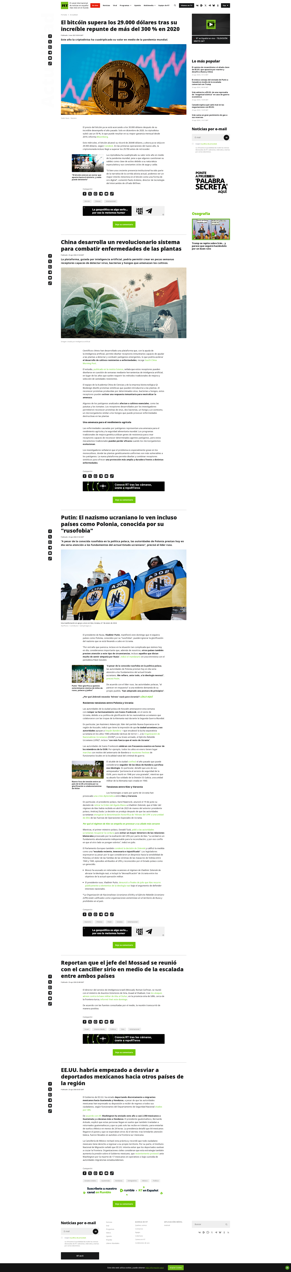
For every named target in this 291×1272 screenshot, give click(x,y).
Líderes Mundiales (112, 1243)
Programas (124, 5)
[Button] (175, 5)
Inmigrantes (132, 1180)
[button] (211, 24)
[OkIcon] (218, 5)
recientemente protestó (147, 1153)
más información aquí (155, 1267)
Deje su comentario (124, 224)
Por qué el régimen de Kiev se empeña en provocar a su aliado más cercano (121, 823)
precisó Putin (112, 678)
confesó (132, 761)
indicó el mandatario (131, 656)
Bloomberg (102, 136)
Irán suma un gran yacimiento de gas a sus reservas (209, 116)
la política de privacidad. (209, 144)
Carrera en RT (140, 1239)
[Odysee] (208, 1232)
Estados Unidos (90, 1180)
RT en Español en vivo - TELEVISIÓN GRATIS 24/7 (210, 39)
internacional (110, 201)
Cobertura (139, 1236)
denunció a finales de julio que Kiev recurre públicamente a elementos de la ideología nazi (123, 884)
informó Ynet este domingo (113, 999)
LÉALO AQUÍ (146, 696)
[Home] (64, 5)
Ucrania (119, 922)
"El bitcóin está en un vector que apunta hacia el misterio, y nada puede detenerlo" (86, 177)
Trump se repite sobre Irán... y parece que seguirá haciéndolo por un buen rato (209, 246)
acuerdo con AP (93, 1115)
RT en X (80, 1255)
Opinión (137, 5)
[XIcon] (205, 5)
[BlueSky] (214, 5)
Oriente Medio (99, 1029)
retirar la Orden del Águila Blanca (110, 805)
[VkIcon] (197, 5)
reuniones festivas (140, 752)
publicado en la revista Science (108, 369)
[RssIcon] (228, 1232)
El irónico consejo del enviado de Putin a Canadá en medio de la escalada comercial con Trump (210, 82)
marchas (87, 752)
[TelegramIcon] (209, 5)
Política (113, 1029)
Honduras (118, 1180)
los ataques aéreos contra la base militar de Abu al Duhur (122, 995)
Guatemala (106, 1180)
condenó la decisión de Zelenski (130, 848)
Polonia (99, 922)
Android (167, 1225)
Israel (87, 1029)
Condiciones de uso (142, 1243)
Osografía (201, 214)
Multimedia (148, 5)
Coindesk (108, 145)
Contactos (139, 1229)
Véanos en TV (186, 5)
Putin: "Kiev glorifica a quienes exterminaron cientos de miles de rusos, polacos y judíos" (87, 688)
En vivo (95, 5)
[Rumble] (201, 5)
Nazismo (88, 922)
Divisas (97, 201)
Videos (108, 1232)
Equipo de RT (163, 5)
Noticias (106, 5)
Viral (115, 5)
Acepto (206, 144)
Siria (122, 1029)
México (145, 1180)
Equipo (137, 1232)
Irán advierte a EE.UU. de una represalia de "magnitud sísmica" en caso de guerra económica (210, 94)
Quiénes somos (141, 1225)
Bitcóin (87, 201)
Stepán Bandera (113, 730)
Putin (110, 922)
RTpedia (109, 1240)
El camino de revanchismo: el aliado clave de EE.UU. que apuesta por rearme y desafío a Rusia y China (210, 69)
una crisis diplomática (104, 796)
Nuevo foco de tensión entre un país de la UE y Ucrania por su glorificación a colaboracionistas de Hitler (87, 785)
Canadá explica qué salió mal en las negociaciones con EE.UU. (208, 105)
